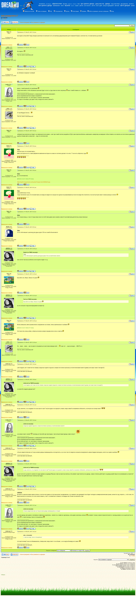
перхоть (72, 5)
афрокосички (57, 3)
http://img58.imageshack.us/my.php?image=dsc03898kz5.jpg (33, 182)
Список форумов (25, 22)
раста (81, 5)
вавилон (70, 3)
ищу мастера (115, 3)
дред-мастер (99, 3)
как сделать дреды (45, 5)
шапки (133, 5)
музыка (67, 5)
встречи (75, 3)
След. (5, 18)
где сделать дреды (87, 3)
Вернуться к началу (6, 44)
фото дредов (125, 5)
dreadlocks (42, 3)
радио (77, 5)
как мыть (131, 3)
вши (78, 3)
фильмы (117, 5)
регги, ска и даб (97, 5)
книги (62, 5)
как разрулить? (9, 15)
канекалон (56, 5)
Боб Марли (48, 3)
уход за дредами (108, 5)
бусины (65, 3)
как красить (124, 3)
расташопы (87, 5)
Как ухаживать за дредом (38, 22)
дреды (107, 4)
